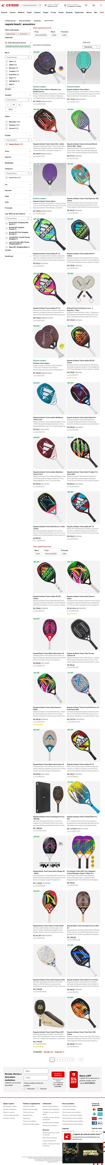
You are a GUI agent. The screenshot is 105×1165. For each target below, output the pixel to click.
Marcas (89, 12)
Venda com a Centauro (50, 1125)
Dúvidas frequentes (9, 1109)
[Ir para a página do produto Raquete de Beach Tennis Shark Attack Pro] (83, 398)
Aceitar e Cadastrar (58, 1074)
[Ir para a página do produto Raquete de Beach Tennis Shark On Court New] (83, 960)
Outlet (102, 12)
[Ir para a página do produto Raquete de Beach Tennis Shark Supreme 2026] (49, 960)
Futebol (61, 12)
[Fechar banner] (101, 1134)
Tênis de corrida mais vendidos (72, 1115)
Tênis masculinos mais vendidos (72, 1121)
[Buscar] (40, 5)
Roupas (45, 12)
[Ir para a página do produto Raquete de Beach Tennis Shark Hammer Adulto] (83, 577)
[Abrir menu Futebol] (64, 12)
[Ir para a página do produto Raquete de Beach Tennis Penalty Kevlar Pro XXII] (83, 797)
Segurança (26, 1118)
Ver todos (8, 89)
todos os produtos (25, 20)
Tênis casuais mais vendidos (71, 1112)
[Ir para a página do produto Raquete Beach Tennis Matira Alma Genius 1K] (49, 634)
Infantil (29, 12)
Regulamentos (28, 1115)
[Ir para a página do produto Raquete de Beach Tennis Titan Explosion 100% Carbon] (83, 179)
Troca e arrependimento (11, 1115)
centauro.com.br (10, 20)
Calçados (37, 12)
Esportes (4, 12)
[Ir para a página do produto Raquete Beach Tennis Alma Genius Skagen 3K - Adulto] (49, 852)
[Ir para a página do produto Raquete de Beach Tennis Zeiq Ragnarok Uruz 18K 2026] (49, 797)
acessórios (37, 20)
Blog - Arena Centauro (50, 1138)
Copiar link (58, 1052)
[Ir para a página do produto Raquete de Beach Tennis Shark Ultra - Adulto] (49, 124)
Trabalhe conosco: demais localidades (51, 1118)
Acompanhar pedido (10, 1106)
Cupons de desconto (49, 1141)
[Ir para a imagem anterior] (35, 67)
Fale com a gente (8, 1112)
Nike (95, 12)
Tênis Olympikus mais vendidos (72, 1124)
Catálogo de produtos (69, 1106)
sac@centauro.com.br (52, 1161)
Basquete (69, 12)
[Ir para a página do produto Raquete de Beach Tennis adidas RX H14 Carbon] (83, 234)
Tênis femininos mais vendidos (72, 1118)
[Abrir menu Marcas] (92, 12)
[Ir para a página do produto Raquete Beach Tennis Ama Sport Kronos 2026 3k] (83, 906)
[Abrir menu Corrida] (57, 12)
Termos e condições (29, 1121)
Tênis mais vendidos (68, 1109)
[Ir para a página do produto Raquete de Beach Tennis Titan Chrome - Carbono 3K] (83, 634)
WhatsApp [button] (47, 1052)
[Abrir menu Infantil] (32, 12)
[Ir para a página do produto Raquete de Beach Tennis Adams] (83, 67)
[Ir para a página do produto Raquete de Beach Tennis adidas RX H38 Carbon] (49, 577)
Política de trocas (28, 1112)
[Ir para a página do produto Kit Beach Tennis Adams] (49, 341)
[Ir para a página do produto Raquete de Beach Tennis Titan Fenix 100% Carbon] (83, 1013)
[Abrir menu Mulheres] (25, 12)
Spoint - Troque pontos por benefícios (51, 1145)
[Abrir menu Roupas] (49, 12)
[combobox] (30, 5)
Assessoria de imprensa (50, 1106)
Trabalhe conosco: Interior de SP (51, 1113)
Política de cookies (29, 1106)
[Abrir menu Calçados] (41, 12)
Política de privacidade (30, 1109)
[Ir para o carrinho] (93, 5)
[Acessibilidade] (100, 5)
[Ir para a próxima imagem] (63, 67)
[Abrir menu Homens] (16, 12)
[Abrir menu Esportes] (8, 12)
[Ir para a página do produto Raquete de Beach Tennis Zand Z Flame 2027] (49, 1013)
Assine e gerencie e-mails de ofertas (51, 1134)
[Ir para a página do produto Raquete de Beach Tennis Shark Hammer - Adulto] (49, 688)
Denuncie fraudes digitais (31, 1124)
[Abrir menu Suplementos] (85, 12)
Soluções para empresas (51, 1122)
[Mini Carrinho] (93, 5)
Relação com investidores (51, 1109)
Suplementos (79, 12)
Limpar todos (9, 37)
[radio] (7, 105)
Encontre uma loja (9, 1118)
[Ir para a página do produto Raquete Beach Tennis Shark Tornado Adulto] (49, 906)
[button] (18, 43)
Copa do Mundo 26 (68, 1131)
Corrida (53, 12)
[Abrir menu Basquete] (73, 12)
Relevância (88, 47)
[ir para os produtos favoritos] (86, 5)
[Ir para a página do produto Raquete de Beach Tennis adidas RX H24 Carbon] (83, 341)
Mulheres (21, 12)
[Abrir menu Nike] (98, 12)
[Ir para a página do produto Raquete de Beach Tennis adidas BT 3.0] (49, 234)
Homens (13, 12)
